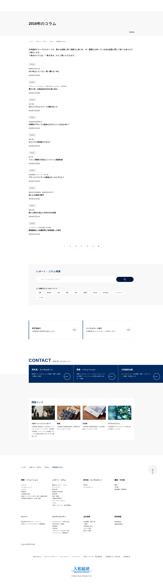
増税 (67, 292)
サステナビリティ (59, 517)
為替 (76, 292)
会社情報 (86, 517)
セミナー (24, 517)
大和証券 (125, 556)
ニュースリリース (28, 544)
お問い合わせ (37, 556)
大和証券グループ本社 (111, 556)
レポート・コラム (41, 41)
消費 (39, 292)
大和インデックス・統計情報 (91, 556)
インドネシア (118, 292)
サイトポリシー (64, 556)
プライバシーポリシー (50, 556)
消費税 (85, 292)
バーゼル (41, 297)
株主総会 (105, 292)
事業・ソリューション (29, 480)
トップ (31, 41)
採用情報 (118, 517)
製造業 (49, 292)
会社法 (95, 292)
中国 (58, 292)
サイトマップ (76, 556)
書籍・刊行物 (120, 480)
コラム (51, 41)
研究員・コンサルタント (92, 480)
